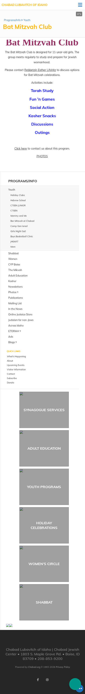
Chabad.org (34, 667)
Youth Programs (44, 487)
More (12, 246)
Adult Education (44, 448)
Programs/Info (12, 20)
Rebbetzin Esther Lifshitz (40, 70)
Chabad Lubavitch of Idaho (24, 5)
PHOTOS (42, 156)
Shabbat (44, 602)
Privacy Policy (63, 667)
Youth (27, 20)
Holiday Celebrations (44, 525)
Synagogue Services (44, 410)
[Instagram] (47, 679)
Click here (20, 148)
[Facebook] (38, 679)
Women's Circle (44, 564)
